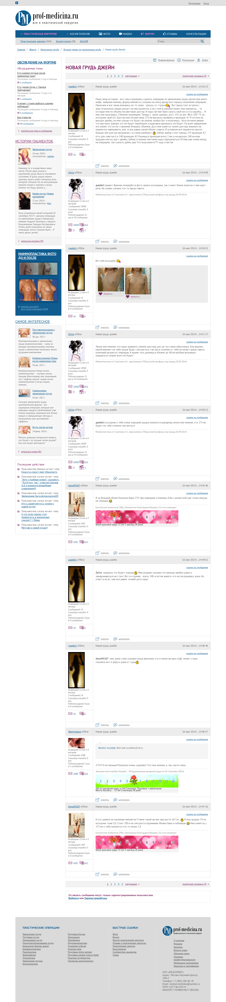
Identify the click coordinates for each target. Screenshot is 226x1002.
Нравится (108, 294)
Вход (206, 3)
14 (74, 154)
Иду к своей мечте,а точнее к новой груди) (38, 505)
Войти (205, 60)
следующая (131, 75)
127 (86, 542)
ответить (105, 165)
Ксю (49, 203)
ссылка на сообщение (197, 94)
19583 (76, 224)
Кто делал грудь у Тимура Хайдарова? (31, 88)
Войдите (73, 898)
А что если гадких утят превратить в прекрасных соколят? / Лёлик (36, 517)
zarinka (50, 156)
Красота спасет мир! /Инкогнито (39, 472)
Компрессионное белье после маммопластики (45, 360)
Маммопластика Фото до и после (37, 256)
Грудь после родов (42, 427)
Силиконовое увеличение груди (42, 392)
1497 (75, 542)
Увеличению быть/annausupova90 (40, 496)
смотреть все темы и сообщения (36, 131)
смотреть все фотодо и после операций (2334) (34, 308)
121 (86, 773)
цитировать (124, 165)
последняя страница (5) (194, 75)
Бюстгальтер (24, 117)
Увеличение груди (42, 149)
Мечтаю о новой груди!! (35, 527)
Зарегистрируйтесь (95, 898)
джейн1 (72, 86)
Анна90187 (74, 485)
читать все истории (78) (32, 241)
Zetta (71, 172)
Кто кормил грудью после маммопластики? (31, 74)
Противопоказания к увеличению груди (43, 331)
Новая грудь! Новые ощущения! (43, 195)
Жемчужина (74, 731)
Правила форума (166, 60)
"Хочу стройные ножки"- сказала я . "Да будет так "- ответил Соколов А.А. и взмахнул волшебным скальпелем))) (41, 484)
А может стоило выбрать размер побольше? (35, 105)
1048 (75, 773)
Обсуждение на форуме (36, 62)
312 (86, 224)
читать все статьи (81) (31, 451)
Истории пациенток (34, 141)
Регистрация (194, 3)
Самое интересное (32, 321)
